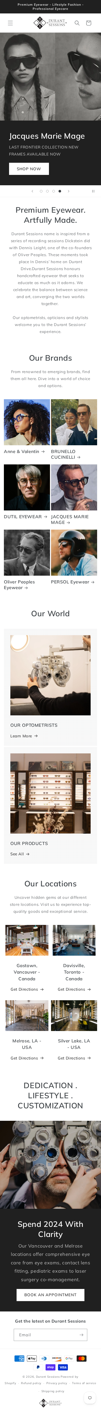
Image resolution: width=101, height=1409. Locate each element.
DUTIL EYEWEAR (23, 516)
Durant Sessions (48, 1376)
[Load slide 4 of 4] (60, 191)
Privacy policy (56, 1383)
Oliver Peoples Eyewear (19, 584)
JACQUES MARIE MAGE (70, 519)
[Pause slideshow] (95, 191)
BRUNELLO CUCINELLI (63, 454)
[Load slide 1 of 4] (41, 191)
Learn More (21, 735)
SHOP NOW (29, 168)
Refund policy (31, 1383)
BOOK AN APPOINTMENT (50, 1294)
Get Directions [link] (24, 1058)
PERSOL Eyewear (70, 581)
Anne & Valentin (21, 451)
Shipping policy (53, 1391)
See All (17, 853)
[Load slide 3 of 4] (54, 191)
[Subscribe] (81, 1335)
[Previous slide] (32, 191)
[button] (10, 23)
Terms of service (84, 1383)
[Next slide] (68, 191)
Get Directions (24, 989)
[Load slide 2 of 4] (47, 191)
